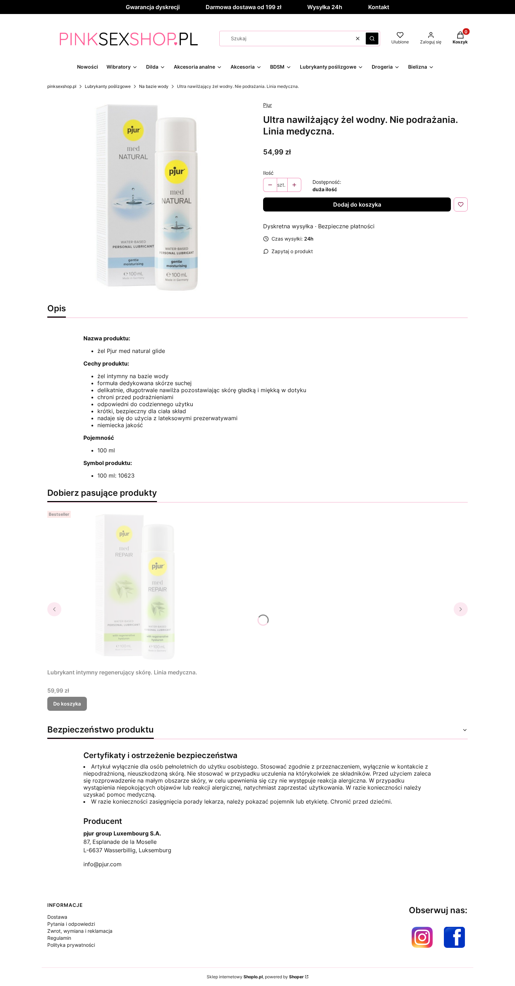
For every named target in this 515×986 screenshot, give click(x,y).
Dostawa (57, 917)
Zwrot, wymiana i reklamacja (79, 931)
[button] (372, 38)
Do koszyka (67, 704)
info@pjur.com (102, 864)
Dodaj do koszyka (357, 204)
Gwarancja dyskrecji (153, 7)
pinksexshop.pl (61, 86)
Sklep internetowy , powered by (255, 976)
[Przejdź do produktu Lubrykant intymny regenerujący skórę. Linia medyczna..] (134, 587)
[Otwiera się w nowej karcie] (422, 937)
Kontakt (378, 7)
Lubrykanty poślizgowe (108, 86)
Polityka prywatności (71, 945)
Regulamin (59, 938)
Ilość (268, 173)
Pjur (267, 105)
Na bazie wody (154, 86)
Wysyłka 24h (324, 7)
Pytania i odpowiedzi (71, 924)
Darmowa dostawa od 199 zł (243, 7)
